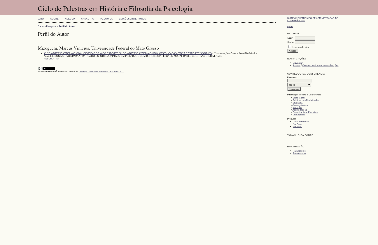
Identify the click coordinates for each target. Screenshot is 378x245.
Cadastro (87, 19)
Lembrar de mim (300, 47)
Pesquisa (106, 19)
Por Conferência (301, 121)
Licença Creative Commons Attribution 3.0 (101, 71)
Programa (298, 102)
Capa (41, 19)
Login (290, 38)
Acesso (70, 19)
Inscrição (297, 107)
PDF (57, 58)
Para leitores (299, 151)
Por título (297, 126)
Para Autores (299, 153)
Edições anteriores (132, 19)
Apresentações (300, 105)
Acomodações (299, 110)
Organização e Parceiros (305, 112)
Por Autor (297, 124)
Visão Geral (298, 98)
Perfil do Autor (67, 26)
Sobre (54, 19)
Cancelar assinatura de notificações (320, 65)
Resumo (49, 58)
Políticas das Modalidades (306, 100)
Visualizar (298, 63)
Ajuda (290, 26)
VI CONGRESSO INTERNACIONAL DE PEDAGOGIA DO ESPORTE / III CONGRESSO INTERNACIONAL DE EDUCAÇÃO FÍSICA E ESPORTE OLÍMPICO (128, 53)
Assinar (296, 65)
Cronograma (299, 114)
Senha (290, 42)
